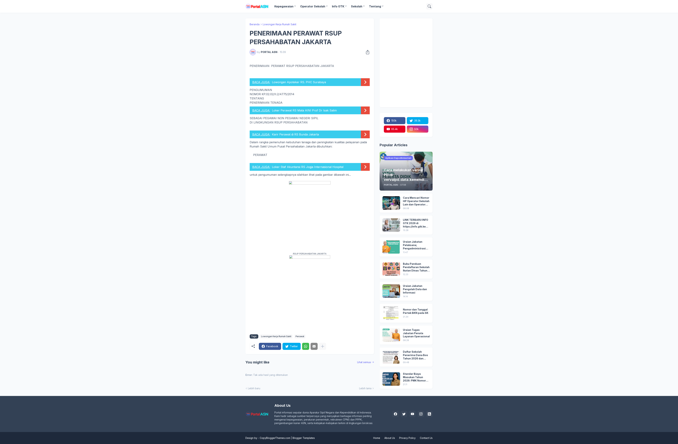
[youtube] (412, 414)
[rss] (429, 414)
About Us (389, 437)
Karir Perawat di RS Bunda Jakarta (295, 134)
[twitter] (404, 414)
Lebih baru (254, 388)
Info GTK (338, 6)
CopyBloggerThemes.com (275, 437)
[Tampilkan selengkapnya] (322, 346)
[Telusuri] (429, 6)
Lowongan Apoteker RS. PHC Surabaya (299, 82)
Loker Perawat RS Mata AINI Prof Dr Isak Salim (304, 110)
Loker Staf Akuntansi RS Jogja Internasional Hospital (307, 167)
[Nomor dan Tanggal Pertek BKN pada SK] (391, 313)
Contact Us (426, 437)
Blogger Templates (304, 437)
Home (376, 437)
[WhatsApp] (305, 346)
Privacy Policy (407, 437)
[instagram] (421, 414)
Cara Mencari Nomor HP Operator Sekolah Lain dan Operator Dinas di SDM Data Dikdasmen (416, 201)
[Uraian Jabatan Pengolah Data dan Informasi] (391, 291)
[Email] (314, 346)
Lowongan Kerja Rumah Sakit (279, 24)
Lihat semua (364, 362)
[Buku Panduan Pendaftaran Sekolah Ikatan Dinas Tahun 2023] (391, 269)
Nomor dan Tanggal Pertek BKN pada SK (415, 311)
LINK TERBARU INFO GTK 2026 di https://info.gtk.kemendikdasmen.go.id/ (416, 223)
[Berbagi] (366, 52)
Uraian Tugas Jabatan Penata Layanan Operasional (416, 333)
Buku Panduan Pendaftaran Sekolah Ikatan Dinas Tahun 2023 (416, 267)
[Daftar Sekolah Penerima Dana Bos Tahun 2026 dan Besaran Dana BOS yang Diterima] (391, 357)
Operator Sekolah (312, 6)
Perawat (300, 336)
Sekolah (356, 6)
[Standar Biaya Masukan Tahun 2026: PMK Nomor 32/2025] (391, 379)
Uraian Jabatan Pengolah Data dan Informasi (415, 289)
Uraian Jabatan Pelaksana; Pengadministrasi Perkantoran (414, 245)
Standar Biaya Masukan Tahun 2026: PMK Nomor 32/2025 (414, 377)
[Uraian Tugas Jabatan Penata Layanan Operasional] (391, 335)
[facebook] (395, 414)
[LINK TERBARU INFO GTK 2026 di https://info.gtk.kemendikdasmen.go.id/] (391, 225)
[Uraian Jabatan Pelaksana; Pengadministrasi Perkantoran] (391, 247)
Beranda (255, 24)
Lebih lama (365, 388)
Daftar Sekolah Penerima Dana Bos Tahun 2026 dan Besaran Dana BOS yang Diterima (415, 355)
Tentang (375, 6)
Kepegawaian (283, 6)
